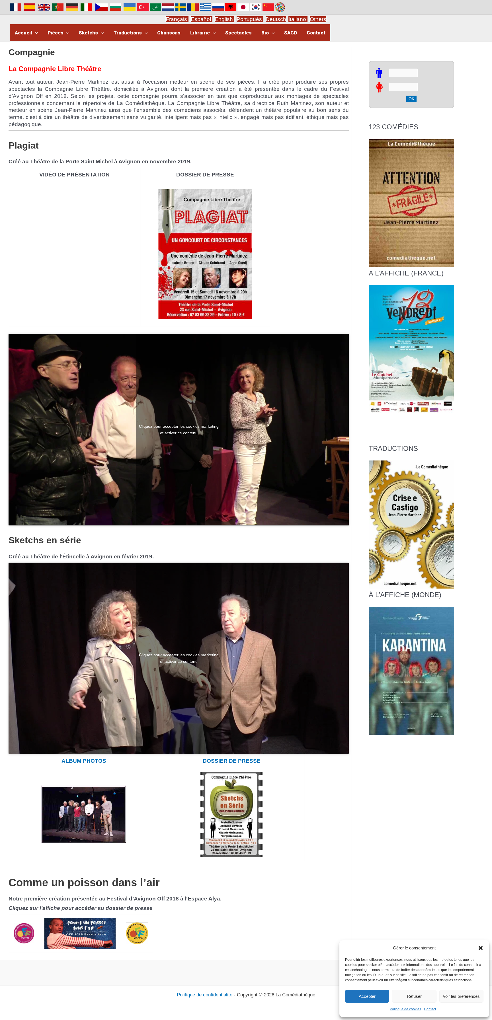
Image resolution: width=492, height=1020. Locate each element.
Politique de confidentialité (204, 995)
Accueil (23, 33)
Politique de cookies (405, 1009)
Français (177, 19)
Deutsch (276, 19)
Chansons (169, 33)
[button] (480, 948)
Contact (430, 1009)
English (224, 19)
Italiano (297, 19)
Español (201, 19)
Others (318, 19)
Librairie (200, 33)
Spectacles (238, 33)
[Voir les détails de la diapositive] (411, 349)
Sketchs (88, 33)
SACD (290, 33)
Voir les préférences (461, 996)
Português (250, 19)
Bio (265, 33)
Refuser (414, 996)
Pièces (55, 33)
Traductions (128, 33)
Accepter (367, 996)
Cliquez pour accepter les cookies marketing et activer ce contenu (179, 429)
